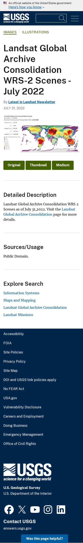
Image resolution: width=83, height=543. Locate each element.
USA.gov (10, 398)
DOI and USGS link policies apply (29, 380)
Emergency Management (23, 435)
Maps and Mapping (19, 300)
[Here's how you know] (41, 5)
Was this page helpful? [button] (44, 539)
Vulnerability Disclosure (22, 407)
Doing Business (15, 426)
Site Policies (13, 352)
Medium (62, 165)
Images (10, 32)
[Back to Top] (67, 527)
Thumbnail (38, 165)
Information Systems (21, 293)
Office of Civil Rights (19, 444)
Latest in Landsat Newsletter (31, 102)
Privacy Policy (14, 361)
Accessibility (13, 334)
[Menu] (75, 18)
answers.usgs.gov (17, 528)
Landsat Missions (18, 315)
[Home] (16, 22)
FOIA (7, 343)
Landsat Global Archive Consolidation (35, 307)
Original (14, 165)
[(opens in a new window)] (9, 509)
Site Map (10, 371)
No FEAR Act (13, 389)
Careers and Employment (23, 416)
